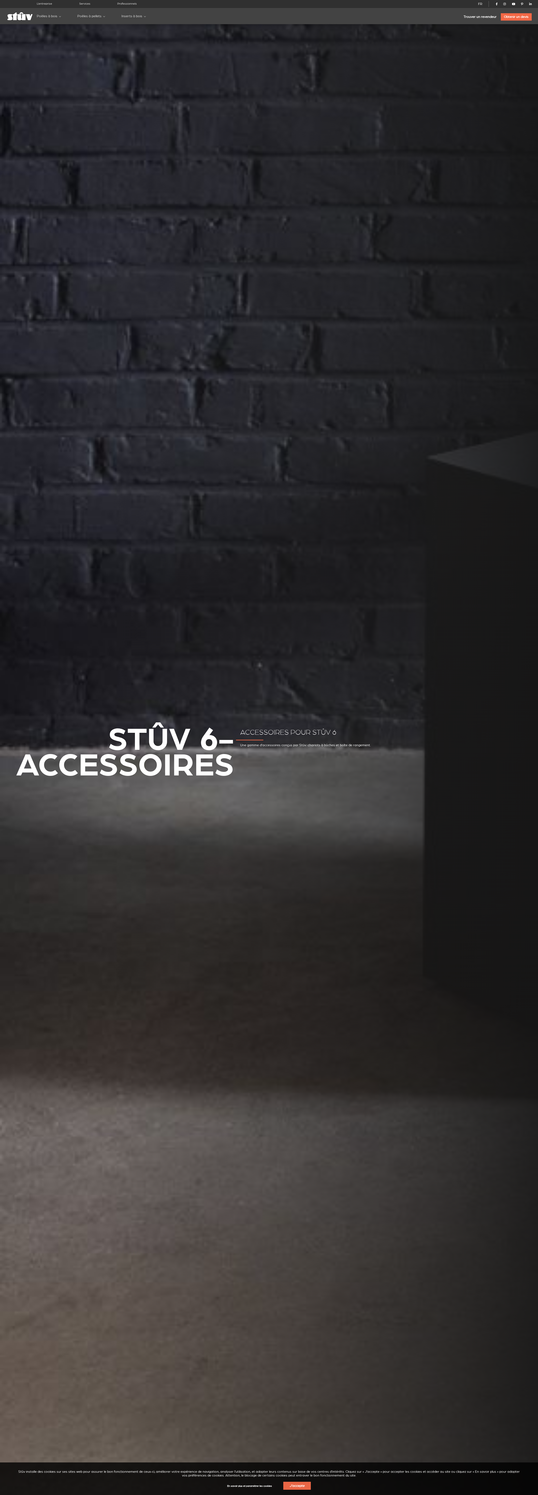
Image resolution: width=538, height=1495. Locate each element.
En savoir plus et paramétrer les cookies (249, 1486)
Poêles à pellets (89, 16)
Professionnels (127, 3)
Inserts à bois (131, 16)
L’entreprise (44, 3)
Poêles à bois (47, 16)
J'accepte (297, 1486)
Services (84, 3)
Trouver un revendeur (480, 17)
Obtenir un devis (516, 17)
